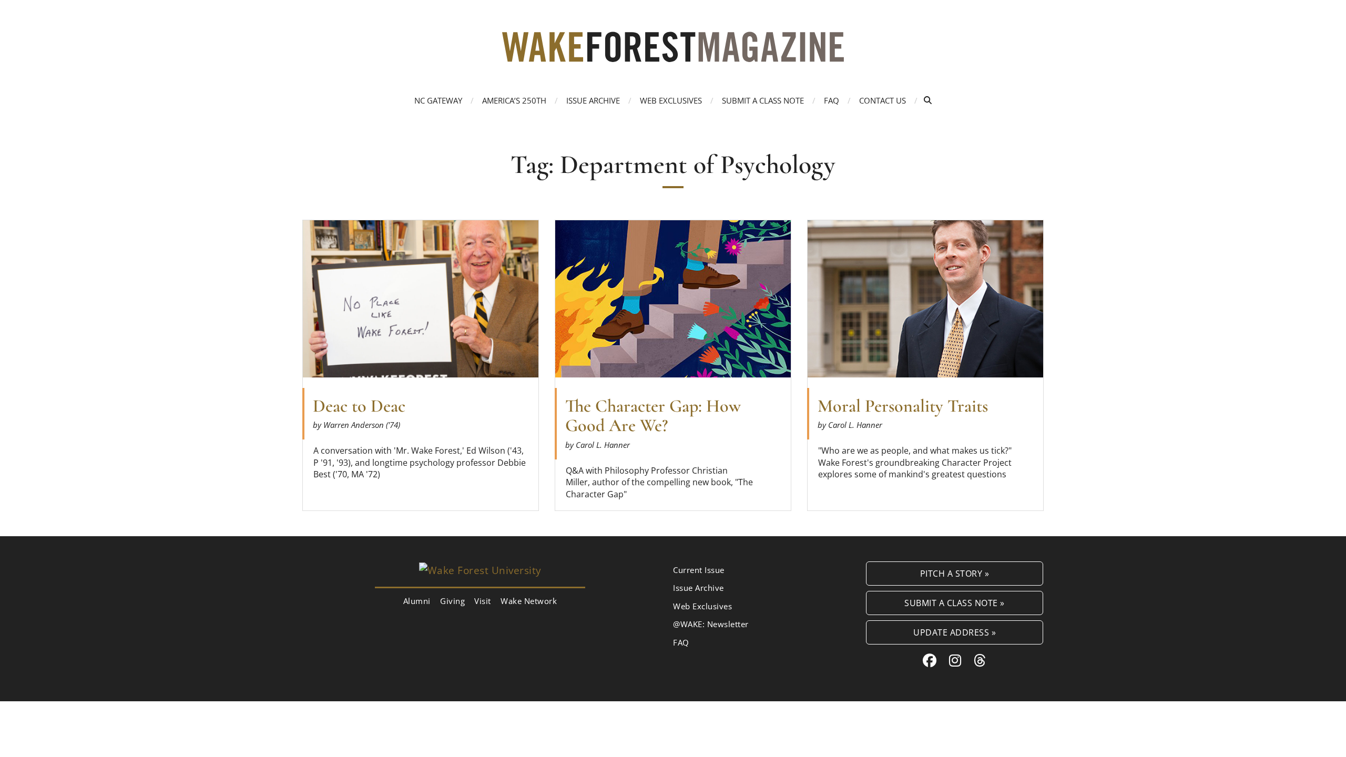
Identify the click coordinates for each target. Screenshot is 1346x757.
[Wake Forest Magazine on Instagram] (955, 660)
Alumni (417, 601)
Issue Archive (593, 100)
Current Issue (699, 570)
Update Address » (954, 632)
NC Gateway (438, 100)
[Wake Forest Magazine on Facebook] (930, 660)
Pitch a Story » (955, 573)
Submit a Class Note (763, 100)
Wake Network (529, 601)
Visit (482, 601)
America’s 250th (514, 100)
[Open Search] (928, 100)
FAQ (831, 100)
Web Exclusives (671, 100)
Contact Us (882, 100)
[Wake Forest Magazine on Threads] (980, 660)
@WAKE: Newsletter (711, 624)
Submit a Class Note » (954, 603)
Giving (452, 601)
